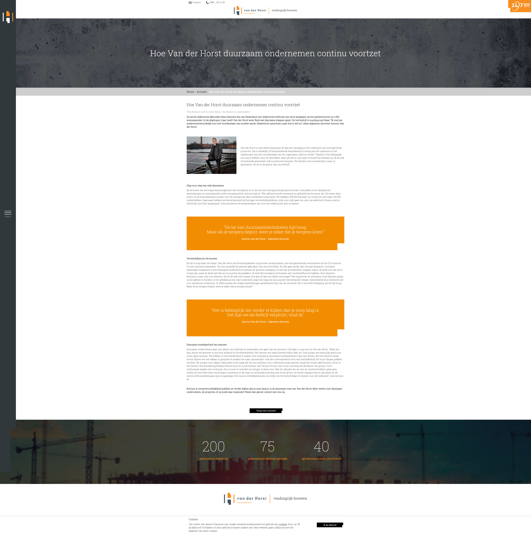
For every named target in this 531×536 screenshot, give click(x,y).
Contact (196, 2)
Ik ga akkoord (330, 525)
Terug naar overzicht (266, 411)
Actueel (202, 91)
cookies (283, 524)
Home (190, 91)
